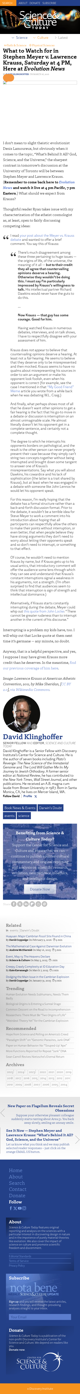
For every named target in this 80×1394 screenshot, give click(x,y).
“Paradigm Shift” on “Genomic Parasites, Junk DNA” (38, 1040)
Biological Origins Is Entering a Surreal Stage (33, 1004)
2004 (64, 1084)
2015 (35, 1078)
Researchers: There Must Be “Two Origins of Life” (36, 1015)
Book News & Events (19, 808)
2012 (59, 1078)
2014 (43, 1078)
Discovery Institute (41, 1388)
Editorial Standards (20, 1256)
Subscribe (49, 3)
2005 (55, 1084)
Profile (27, 796)
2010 (10, 1084)
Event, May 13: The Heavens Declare (28, 956)
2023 (32, 1072)
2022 (43, 1072)
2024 (21, 1072)
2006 (46, 1084)
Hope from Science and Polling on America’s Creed (37, 1034)
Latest (63, 37)
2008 (28, 1084)
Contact (17, 1189)
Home (16, 1170)
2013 (51, 1078)
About (23, 3)
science (23, 816)
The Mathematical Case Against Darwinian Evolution (39, 946)
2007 (37, 1084)
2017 (18, 1078)
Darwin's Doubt (50, 808)
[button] (8, 78)
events (9, 816)
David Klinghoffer (17, 74)
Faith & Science (16, 45)
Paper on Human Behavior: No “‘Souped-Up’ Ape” (36, 1045)
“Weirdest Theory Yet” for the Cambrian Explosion (37, 1020)
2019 (68, 1072)
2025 (10, 1072)
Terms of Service (19, 1261)
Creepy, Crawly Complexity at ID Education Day (35, 966)
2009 (18, 1084)
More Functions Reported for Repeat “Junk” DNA (36, 1051)
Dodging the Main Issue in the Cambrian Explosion (37, 977)
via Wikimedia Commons (29, 689)
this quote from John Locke (44, 611)
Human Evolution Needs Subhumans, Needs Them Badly (37, 996)
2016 (26, 1078)
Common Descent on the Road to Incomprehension (38, 1009)
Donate (35, 3)
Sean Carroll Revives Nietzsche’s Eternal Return (35, 1056)
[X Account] (35, 796)
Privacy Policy (17, 1265)
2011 (67, 1078)
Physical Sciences (43, 45)
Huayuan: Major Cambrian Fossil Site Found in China (38, 936)
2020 (60, 1072)
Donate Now (40, 889)
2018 (10, 1078)
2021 (51, 1072)
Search (17, 1183)
